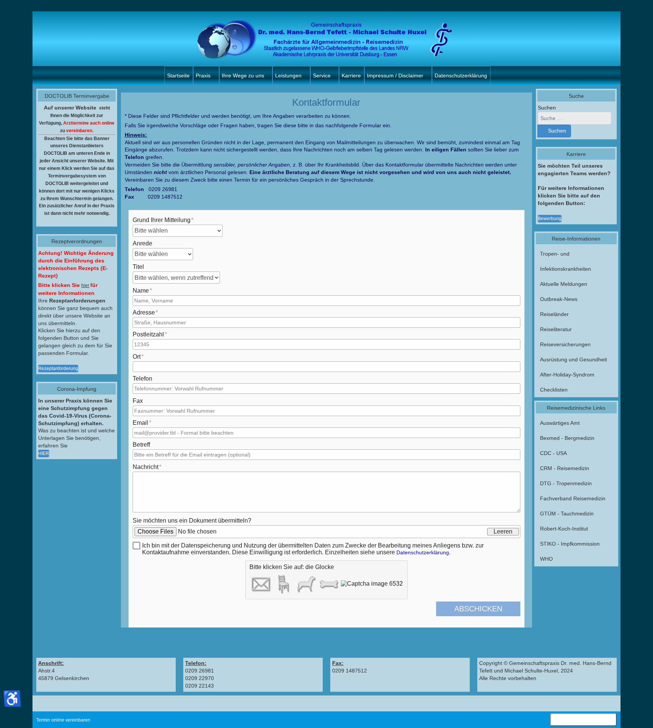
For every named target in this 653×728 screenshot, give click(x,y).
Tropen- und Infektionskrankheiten (565, 261)
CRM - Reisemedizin (564, 468)
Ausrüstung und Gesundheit (573, 359)
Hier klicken (583, 720)
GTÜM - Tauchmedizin (567, 514)
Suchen (547, 108)
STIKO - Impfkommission (570, 544)
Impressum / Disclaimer (395, 75)
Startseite (178, 75)
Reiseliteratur (556, 329)
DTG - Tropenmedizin (566, 483)
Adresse (144, 312)
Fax (138, 401)
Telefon (142, 378)
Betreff (141, 444)
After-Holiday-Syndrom (567, 375)
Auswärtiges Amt (560, 423)
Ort (137, 356)
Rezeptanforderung (58, 368)
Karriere (351, 75)
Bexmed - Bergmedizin (567, 438)
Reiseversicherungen (565, 344)
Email (140, 423)
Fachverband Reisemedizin (572, 498)
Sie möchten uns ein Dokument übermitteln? (192, 520)
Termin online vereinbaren (63, 720)
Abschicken (478, 609)
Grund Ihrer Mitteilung (161, 220)
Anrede (142, 243)
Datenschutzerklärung (461, 75)
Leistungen (288, 75)
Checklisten (554, 390)
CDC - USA (553, 453)
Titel (138, 267)
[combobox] (574, 118)
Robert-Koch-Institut (564, 529)
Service (322, 75)
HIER (43, 453)
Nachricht (145, 467)
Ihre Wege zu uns (243, 75)
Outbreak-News (558, 299)
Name (141, 290)
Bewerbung (550, 218)
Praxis (203, 75)
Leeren (503, 531)
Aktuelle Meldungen (563, 284)
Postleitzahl (148, 334)
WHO (546, 559)
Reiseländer (554, 314)
